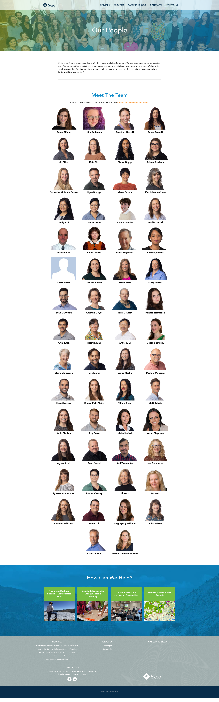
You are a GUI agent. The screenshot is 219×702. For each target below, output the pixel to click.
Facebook (69, 679)
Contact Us (107, 649)
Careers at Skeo (157, 641)
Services (57, 641)
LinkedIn (75, 679)
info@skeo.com (64, 674)
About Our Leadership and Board (132, 102)
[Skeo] (67, 5)
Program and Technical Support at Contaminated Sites (57, 645)
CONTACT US (72, 667)
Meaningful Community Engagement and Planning (57, 649)
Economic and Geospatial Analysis (57, 656)
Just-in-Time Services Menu (57, 659)
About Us (107, 641)
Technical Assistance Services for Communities (57, 652)
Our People (107, 645)
